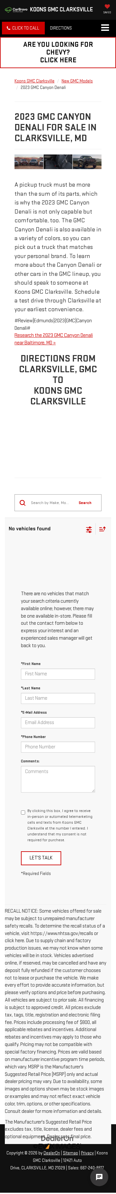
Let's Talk (41, 858)
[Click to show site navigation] (105, 28)
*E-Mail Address (34, 712)
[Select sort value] (101, 529)
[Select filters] (89, 529)
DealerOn (52, 1153)
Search (85, 502)
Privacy (87, 1153)
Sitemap (70, 1153)
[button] (23, 28)
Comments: (30, 761)
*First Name (31, 663)
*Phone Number (33, 736)
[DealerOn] (57, 1138)
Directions (61, 28)
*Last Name (30, 688)
